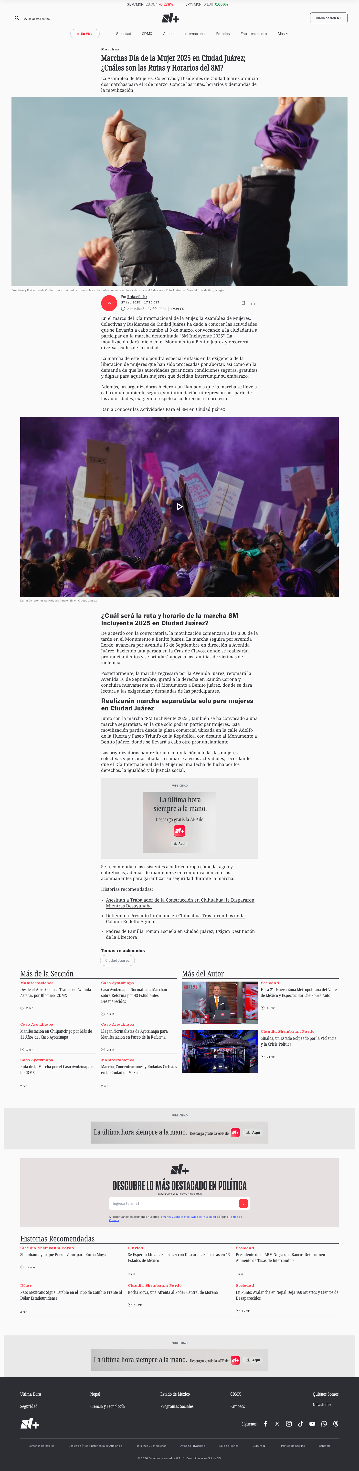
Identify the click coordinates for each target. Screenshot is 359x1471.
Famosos (237, 1406)
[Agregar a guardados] (243, 303)
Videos (168, 33)
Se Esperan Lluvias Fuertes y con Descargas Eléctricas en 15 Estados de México (179, 1257)
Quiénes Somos (326, 1394)
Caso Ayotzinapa (117, 983)
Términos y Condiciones (151, 1446)
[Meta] (265, 1424)
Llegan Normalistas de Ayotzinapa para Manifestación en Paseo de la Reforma (134, 1034)
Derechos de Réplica (41, 1446)
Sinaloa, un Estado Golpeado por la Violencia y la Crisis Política (299, 1041)
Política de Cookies (293, 1446)
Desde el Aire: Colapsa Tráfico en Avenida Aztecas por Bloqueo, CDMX (55, 992)
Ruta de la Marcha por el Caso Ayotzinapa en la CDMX (57, 1069)
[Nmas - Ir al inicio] (170, 18)
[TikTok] (301, 1424)
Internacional (194, 33)
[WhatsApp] (324, 1424)
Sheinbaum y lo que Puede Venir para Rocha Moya (63, 1254)
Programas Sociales (177, 1406)
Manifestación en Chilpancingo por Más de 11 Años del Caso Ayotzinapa (56, 1034)
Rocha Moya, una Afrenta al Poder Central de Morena (173, 1292)
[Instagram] (289, 1424)
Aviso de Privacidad (203, 1217)
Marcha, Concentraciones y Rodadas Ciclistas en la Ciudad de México (139, 1069)
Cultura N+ (260, 1446)
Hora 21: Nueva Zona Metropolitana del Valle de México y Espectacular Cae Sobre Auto (299, 992)
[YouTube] (312, 1424)
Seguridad (29, 1406)
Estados (223, 33)
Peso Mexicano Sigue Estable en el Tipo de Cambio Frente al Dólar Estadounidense (71, 1295)
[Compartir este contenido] (253, 303)
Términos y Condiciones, (175, 1217)
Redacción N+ (137, 296)
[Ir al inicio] (29, 1423)
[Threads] (336, 1424)
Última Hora (30, 1394)
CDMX (147, 33)
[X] (277, 1424)
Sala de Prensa (229, 1446)
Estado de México (175, 1394)
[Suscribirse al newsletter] (243, 1203)
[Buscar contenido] (16, 18)
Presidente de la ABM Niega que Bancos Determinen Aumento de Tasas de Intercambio (280, 1257)
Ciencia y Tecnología (107, 1406)
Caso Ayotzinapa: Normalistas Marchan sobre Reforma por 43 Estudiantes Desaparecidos (134, 995)
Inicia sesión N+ (328, 18)
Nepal (95, 1394)
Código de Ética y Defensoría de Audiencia (95, 1446)
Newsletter (322, 1404)
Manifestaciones (36, 983)
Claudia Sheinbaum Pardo (287, 1031)
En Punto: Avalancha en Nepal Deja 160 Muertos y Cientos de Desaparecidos (287, 1295)
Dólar (26, 1285)
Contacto (324, 1446)
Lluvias (135, 1248)
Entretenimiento (254, 33)
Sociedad (123, 33)
